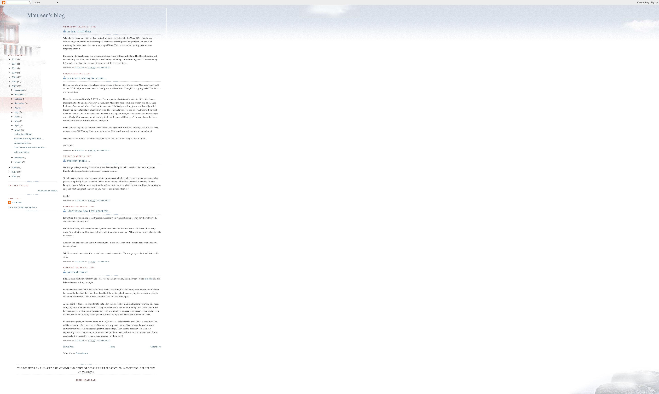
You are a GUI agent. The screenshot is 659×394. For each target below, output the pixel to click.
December (19, 89)
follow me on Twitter (47, 190)
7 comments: (104, 340)
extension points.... (78, 160)
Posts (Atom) (82, 353)
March (18, 130)
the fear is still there (79, 31)
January (18, 161)
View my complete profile (22, 207)
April (17, 125)
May (17, 121)
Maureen (17, 202)
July (17, 112)
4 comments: (104, 67)
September (20, 103)
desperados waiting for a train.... (87, 78)
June (17, 116)
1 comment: (103, 261)
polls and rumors (77, 272)
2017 (14, 59)
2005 (14, 171)
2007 (14, 86)
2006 (14, 167)
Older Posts (156, 346)
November (20, 94)
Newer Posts (68, 346)
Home (112, 346)
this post (149, 278)
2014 (14, 63)
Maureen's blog (46, 15)
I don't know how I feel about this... (89, 211)
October (18, 98)
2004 (14, 176)
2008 (14, 81)
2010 (14, 72)
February (19, 157)
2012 (14, 68)
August (18, 107)
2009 (14, 77)
